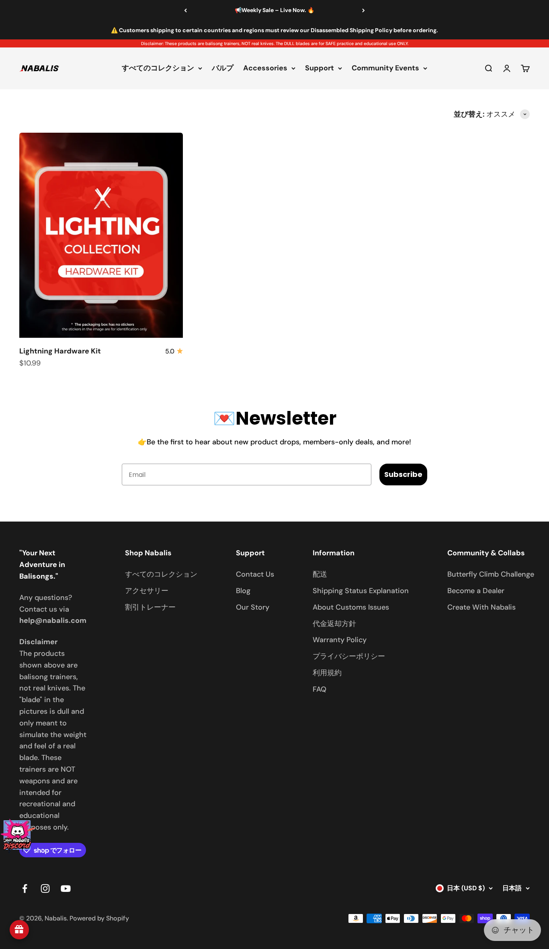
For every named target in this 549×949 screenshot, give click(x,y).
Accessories (265, 68)
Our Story (252, 607)
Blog (243, 591)
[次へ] (363, 10)
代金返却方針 (334, 624)
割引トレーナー (150, 607)
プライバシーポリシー (349, 656)
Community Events (385, 68)
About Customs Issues (351, 607)
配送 (320, 574)
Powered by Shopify (99, 918)
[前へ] (185, 10)
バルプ (223, 68)
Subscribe (403, 474)
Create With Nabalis (481, 607)
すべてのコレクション (158, 68)
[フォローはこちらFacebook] (24, 888)
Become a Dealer (475, 591)
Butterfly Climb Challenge (490, 574)
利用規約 (327, 673)
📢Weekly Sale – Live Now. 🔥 (274, 10)
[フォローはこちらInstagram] (45, 888)
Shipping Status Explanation (361, 591)
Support (319, 68)
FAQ (319, 689)
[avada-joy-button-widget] (19, 929)
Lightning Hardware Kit (60, 351)
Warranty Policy (340, 640)
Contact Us (255, 574)
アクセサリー (146, 591)
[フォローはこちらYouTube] (65, 888)
